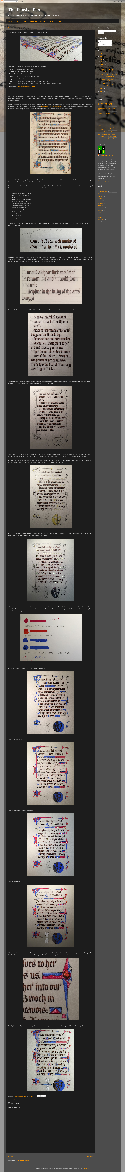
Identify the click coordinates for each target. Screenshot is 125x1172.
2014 (101, 91)
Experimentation (102, 191)
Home (10, 21)
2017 (101, 56)
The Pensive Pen (24, 9)
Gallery (25, 21)
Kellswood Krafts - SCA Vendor (106, 134)
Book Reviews (101, 189)
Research (100, 212)
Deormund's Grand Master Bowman (51, 106)
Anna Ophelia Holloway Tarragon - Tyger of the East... (108, 70)
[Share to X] (41, 1096)
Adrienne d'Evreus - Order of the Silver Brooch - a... (109, 75)
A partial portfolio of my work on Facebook (107, 128)
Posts (101, 41)
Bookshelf (43, 21)
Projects (15, 1099)
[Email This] (38, 1096)
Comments (103, 44)
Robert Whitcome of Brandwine (106, 139)
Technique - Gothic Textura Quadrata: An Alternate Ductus (106, 104)
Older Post (89, 1156)
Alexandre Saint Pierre (106, 155)
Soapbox (100, 217)
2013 (101, 94)
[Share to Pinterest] (45, 1096)
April (103, 64)
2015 (101, 89)
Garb (99, 194)
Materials (100, 203)
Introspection (101, 198)
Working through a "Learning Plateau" (107, 84)
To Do (59, 21)
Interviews (100, 196)
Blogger (86, 1168)
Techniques (101, 219)
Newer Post (12, 1156)
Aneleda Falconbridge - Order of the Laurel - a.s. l (108, 79)
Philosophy (101, 208)
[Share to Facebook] (43, 1096)
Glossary (51, 21)
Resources (33, 21)
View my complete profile (105, 181)
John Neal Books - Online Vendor (107, 136)
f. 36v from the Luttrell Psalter (26, 86)
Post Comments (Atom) (22, 1160)
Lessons (17, 21)
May (102, 61)
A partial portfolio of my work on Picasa (107, 124)
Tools (99, 222)
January (103, 67)
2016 (101, 59)
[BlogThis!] (40, 1096)
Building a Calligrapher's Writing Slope (107, 114)
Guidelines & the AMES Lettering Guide (107, 109)
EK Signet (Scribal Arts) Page (106, 132)
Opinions (100, 205)
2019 (101, 54)
